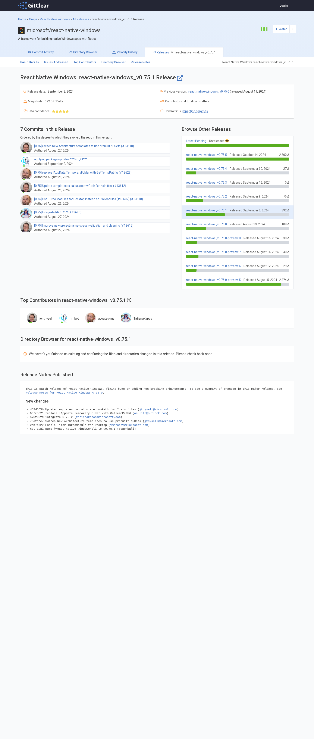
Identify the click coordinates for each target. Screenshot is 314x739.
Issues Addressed (56, 62)
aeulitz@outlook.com (150, 413)
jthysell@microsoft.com (158, 409)
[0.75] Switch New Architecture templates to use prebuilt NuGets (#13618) (84, 146)
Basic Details (29, 62)
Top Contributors (84, 62)
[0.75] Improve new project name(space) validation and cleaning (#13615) (84, 225)
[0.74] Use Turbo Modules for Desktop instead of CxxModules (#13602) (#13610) (88, 199)
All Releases (81, 19)
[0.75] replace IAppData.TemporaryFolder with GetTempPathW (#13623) (83, 172)
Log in (284, 5)
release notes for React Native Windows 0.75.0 (64, 392)
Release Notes (140, 62)
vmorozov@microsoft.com (129, 425)
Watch (283, 29)
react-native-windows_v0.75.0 (208, 91)
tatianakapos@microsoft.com (98, 417)
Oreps (33, 19)
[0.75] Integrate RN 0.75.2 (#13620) (57, 212)
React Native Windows (55, 19)
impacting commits (195, 111)
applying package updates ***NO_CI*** (60, 159)
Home (22, 19)
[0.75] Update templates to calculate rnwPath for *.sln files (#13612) (80, 185)
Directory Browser (113, 62)
